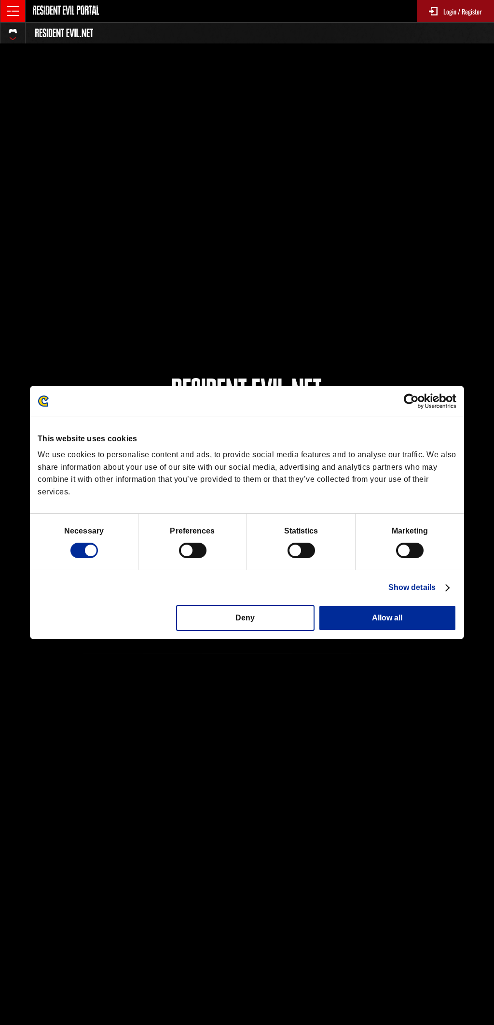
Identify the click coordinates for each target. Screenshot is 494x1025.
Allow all (387, 618)
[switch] (192, 550)
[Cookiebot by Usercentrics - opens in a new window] (414, 401)
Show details (412, 587)
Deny (245, 618)
